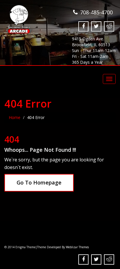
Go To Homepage (39, 182)
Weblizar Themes (77, 247)
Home (14, 117)
